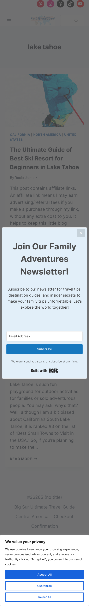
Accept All (44, 574)
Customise (44, 586)
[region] (44, 570)
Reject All (44, 597)
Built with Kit (44, 370)
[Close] (81, 233)
